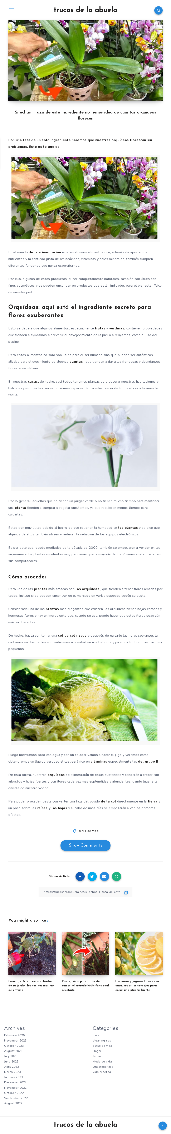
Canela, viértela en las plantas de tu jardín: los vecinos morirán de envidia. (31, 985)
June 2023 (11, 1062)
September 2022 (16, 1098)
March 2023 (12, 1072)
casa (96, 1035)
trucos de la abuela (85, 10)
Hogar (97, 1051)
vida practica (102, 1072)
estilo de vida (88, 831)
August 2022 (13, 1103)
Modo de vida (102, 1062)
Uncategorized (103, 1067)
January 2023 (13, 1077)
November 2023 (15, 1041)
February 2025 (14, 1035)
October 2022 (14, 1093)
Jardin (97, 1056)
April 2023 (11, 1067)
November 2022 (15, 1088)
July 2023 (11, 1056)
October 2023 (14, 1046)
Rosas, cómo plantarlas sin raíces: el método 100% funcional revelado (85, 985)
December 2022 (15, 1082)
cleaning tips (102, 1041)
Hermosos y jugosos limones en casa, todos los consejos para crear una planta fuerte (137, 985)
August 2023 (13, 1051)
